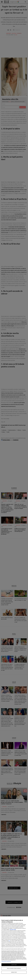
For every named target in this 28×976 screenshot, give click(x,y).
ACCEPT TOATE (14, 964)
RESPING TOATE (14, 972)
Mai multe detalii (13, 929)
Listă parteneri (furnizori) (6, 961)
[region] (14, 946)
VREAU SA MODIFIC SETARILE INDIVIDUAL (14, 968)
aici (9, 940)
